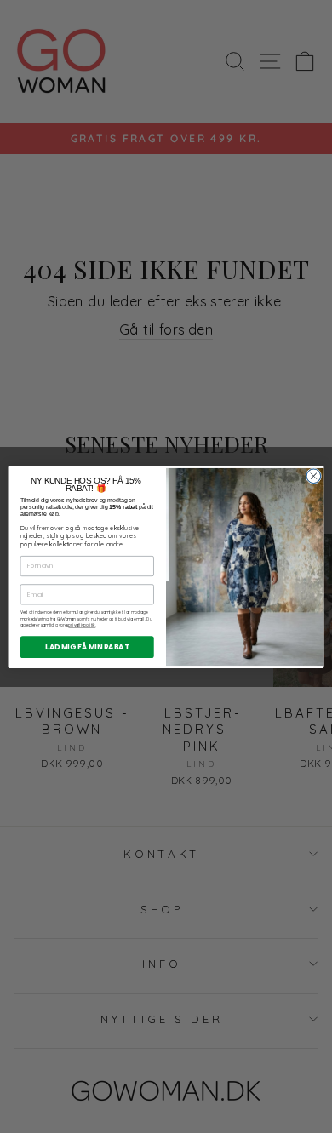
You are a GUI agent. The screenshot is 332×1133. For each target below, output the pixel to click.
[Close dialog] (313, 475)
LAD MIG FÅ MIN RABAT (87, 646)
